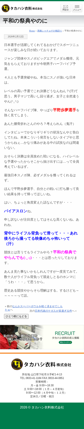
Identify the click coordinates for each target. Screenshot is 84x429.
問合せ (66, 10)
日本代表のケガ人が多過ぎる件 (53, 310)
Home (32, 30)
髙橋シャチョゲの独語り (49, 30)
